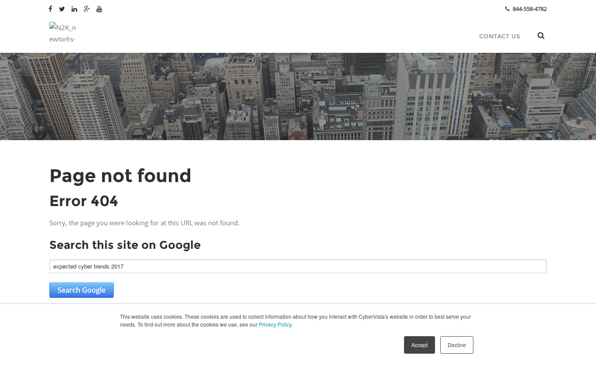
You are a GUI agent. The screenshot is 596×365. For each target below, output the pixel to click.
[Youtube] (100, 8)
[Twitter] (63, 8)
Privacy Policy (275, 324)
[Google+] (88, 8)
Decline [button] (457, 344)
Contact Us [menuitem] (499, 36)
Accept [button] (419, 344)
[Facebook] (51, 8)
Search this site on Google (125, 245)
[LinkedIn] (75, 8)
